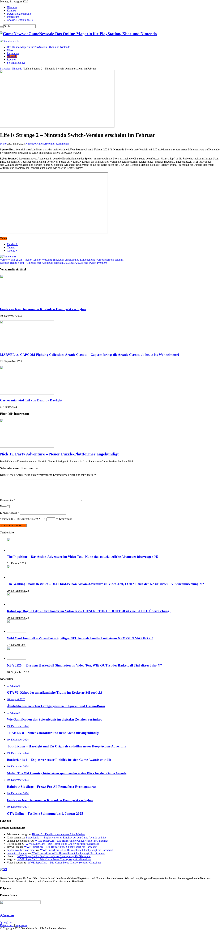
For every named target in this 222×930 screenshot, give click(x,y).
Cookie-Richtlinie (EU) (20, 19)
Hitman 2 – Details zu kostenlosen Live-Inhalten (58, 834)
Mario (3, 143)
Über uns (12, 7)
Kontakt (11, 10)
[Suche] (1, 26)
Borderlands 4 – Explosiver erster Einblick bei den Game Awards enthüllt (66, 837)
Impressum (13, 16)
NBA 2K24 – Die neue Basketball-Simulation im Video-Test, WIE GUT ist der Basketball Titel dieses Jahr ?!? (85, 665)
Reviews (11, 59)
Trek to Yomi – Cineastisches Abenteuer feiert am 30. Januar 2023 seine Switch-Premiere (53, 262)
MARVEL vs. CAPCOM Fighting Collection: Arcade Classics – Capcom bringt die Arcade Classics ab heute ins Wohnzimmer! (89, 354)
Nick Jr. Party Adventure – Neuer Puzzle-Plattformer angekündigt (59, 454)
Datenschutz (7, 925)
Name (4, 506)
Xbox (10, 50)
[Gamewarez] (8, 256)
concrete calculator (17, 853)
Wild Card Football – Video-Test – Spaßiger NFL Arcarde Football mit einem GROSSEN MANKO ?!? (80, 638)
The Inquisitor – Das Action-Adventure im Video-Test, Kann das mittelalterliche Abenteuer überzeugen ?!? (83, 556)
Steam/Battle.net (16, 62)
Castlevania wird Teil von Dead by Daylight (31, 400)
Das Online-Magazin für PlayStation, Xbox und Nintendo (38, 47)
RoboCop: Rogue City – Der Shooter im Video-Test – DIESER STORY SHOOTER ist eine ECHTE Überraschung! (88, 611)
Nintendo (12, 56)
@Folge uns (7, 915)
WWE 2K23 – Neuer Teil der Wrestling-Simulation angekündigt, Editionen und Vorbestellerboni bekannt (61, 259)
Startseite (5, 68)
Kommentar (7, 500)
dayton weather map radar (21, 850)
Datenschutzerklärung (19, 13)
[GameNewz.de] (9, 41)
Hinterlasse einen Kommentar (52, 143)
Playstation (13, 53)
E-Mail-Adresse (9, 512)
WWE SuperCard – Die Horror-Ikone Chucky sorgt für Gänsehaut (71, 840)
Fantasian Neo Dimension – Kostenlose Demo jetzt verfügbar (43, 309)
